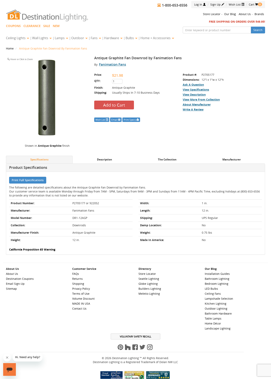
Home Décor (213, 323)
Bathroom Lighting (217, 279)
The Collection (167, 159)
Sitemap (11, 289)
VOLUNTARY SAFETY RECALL (135, 336)
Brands (259, 14)
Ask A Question (193, 84)
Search (257, 30)
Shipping (78, 284)
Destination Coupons (20, 279)
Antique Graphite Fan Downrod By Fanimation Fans (53, 48)
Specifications (39, 159)
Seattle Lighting (148, 279)
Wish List (235, 4)
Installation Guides (217, 274)
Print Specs (130, 119)
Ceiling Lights (16, 38)
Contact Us (79, 308)
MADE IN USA (81, 303)
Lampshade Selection (219, 298)
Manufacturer (231, 159)
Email (114, 119)
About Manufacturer (197, 104)
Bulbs (130, 38)
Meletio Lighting (149, 293)
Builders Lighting (149, 289)
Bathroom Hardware (218, 313)
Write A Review (193, 109)
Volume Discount (83, 298)
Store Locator (211, 14)
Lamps (60, 38)
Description (104, 159)
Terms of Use (80, 293)
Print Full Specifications (28, 180)
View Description (194, 94)
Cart (253, 4)
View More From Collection (201, 99)
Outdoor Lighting (216, 308)
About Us (245, 14)
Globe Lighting (148, 284)
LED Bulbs (211, 289)
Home (10, 48)
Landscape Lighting (218, 328)
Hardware (112, 38)
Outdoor (78, 38)
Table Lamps (213, 318)
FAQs (75, 274)
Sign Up (215, 4)
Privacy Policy (81, 289)
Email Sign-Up (15, 284)
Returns (77, 279)
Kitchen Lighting (215, 303)
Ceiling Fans (213, 293)
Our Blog (230, 14)
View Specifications (196, 89)
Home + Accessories (155, 38)
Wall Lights (40, 38)
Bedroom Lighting (216, 284)
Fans (94, 38)
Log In (198, 4)
